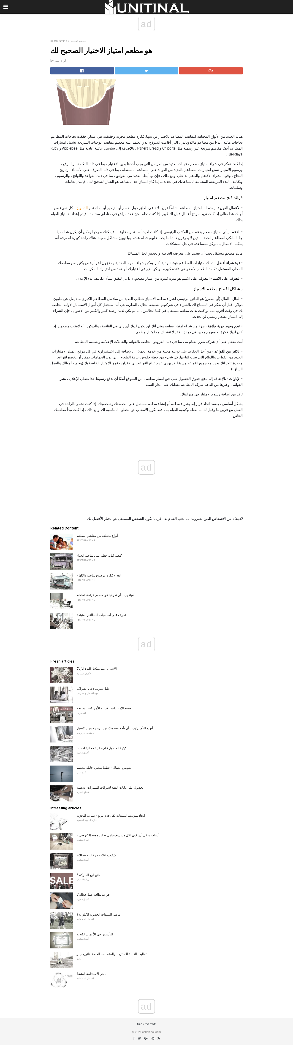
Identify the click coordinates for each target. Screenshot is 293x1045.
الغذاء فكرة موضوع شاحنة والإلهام (99, 575)
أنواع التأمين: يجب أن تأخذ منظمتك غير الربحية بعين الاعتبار (115, 728)
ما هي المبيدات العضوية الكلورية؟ (98, 914)
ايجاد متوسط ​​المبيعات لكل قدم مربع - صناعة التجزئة (111, 815)
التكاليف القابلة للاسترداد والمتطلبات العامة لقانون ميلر (112, 954)
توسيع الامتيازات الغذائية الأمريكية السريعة (104, 708)
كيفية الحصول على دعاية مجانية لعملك (102, 748)
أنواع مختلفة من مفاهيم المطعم (97, 535)
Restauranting (58, 40)
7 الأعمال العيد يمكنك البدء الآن (97, 669)
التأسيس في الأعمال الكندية (95, 934)
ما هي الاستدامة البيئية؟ (92, 974)
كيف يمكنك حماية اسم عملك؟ (96, 855)
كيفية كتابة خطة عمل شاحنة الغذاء (99, 555)
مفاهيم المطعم (78, 40)
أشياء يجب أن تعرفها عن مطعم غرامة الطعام (106, 595)
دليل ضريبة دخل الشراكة (93, 688)
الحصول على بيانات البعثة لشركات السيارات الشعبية (110, 787)
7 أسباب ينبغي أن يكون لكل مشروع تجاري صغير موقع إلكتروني (118, 835)
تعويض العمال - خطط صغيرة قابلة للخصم (104, 767)
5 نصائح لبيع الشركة (89, 875)
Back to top (146, 1024)
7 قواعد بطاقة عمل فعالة (93, 894)
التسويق (82, 208)
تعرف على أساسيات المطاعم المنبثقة (101, 615)
